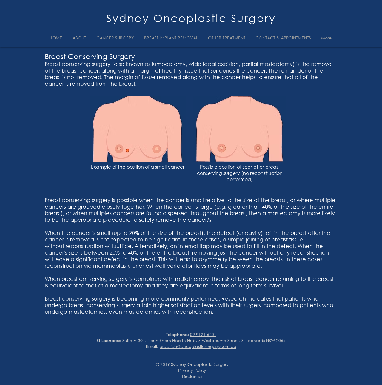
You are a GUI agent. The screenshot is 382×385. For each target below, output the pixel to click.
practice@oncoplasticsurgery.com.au (197, 346)
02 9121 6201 (203, 334)
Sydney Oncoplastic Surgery (191, 18)
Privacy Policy (192, 370)
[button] (80, 38)
